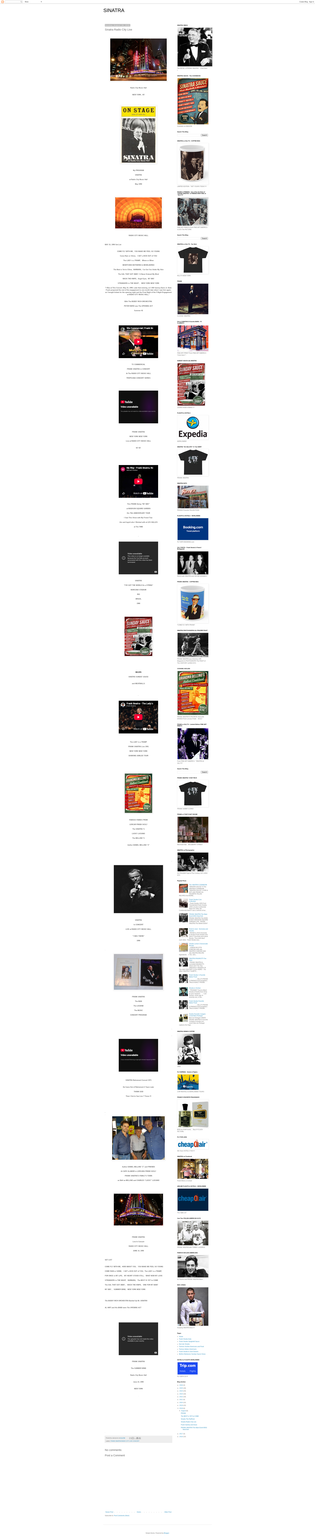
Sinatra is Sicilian (195, 988)
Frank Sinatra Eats (185, 1339)
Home (139, 1512)
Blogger (166, 1533)
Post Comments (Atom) (121, 1515)
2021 (181, 1399)
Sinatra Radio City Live (188, 1422)
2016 (181, 1436)
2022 (181, 1397)
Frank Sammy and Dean (189, 1425)
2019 (181, 1405)
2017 (181, 1434)
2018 (181, 1408)
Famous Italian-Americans (188, 1349)
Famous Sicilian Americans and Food (191, 1346)
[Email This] (130, 1438)
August (183, 1411)
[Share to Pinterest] (140, 1438)
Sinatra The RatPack (188, 1419)
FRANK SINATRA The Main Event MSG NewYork (198, 915)
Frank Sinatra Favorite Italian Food (196, 1002)
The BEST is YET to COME (190, 1416)
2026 (181, 1385)
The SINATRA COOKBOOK (198, 885)
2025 (181, 1388)
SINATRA (113, 10)
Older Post (167, 1512)
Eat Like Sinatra (184, 1344)
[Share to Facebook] (137, 1438)
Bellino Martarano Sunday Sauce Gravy (192, 1354)
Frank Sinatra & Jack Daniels (188, 1351)
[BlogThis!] (133, 1438)
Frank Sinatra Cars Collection (195, 900)
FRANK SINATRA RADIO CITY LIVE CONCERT (124, 1441)
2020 (181, 1402)
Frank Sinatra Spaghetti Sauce (189, 1341)
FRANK (183, 1413)
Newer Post (109, 1512)
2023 (181, 1394)
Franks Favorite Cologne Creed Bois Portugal (197, 1015)
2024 (181, 1391)
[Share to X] (135, 1438)
